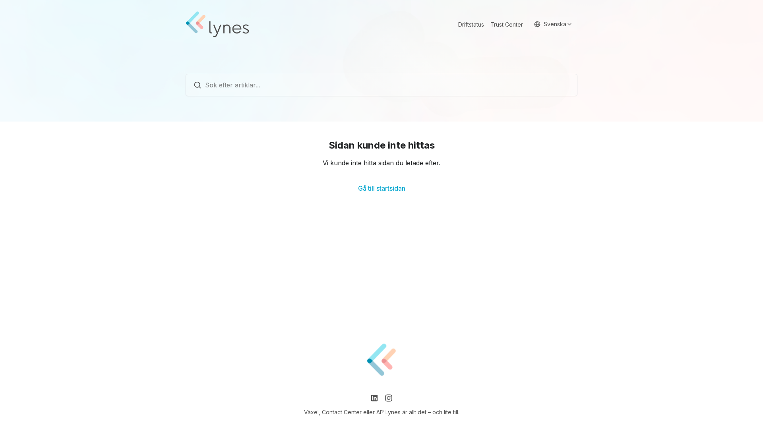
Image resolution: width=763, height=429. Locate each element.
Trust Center (506, 24)
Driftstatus (471, 24)
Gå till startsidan (381, 188)
